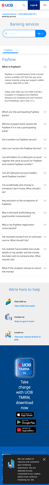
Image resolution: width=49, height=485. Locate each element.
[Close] (44, 459)
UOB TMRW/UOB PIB (27, 14)
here (32, 100)
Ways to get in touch (24, 321)
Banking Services (9, 16)
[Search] (6, 33)
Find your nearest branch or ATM (27, 338)
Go (39, 33)
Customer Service (9, 14)
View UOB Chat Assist (25, 306)
